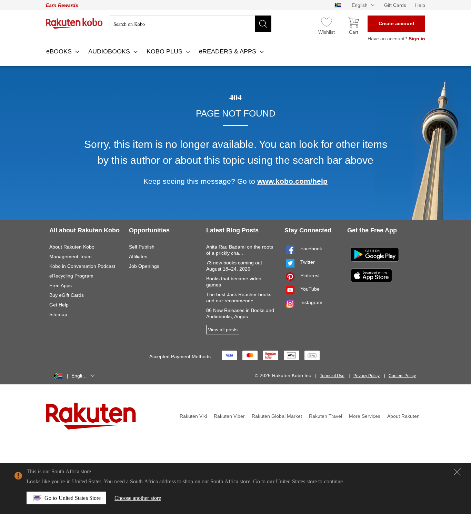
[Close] (457, 471)
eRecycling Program (71, 276)
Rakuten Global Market (277, 416)
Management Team (70, 256)
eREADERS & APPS (228, 51)
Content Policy (402, 375)
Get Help (59, 305)
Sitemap (58, 314)
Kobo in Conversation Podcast (82, 266)
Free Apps (60, 285)
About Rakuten (403, 416)
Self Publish (141, 247)
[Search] (263, 24)
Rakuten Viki (193, 416)
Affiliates (138, 256)
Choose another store (137, 498)
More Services (364, 416)
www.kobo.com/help (292, 181)
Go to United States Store (72, 498)
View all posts (223, 329)
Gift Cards (395, 5)
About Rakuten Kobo (71, 247)
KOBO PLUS (165, 51)
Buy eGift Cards (66, 295)
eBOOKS (59, 51)
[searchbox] (190, 24)
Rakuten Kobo (74, 23)
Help (420, 5)
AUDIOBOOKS (110, 51)
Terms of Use (332, 375)
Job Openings (144, 266)
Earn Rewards (62, 5)
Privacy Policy (366, 375)
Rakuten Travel (325, 416)
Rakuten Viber (229, 416)
